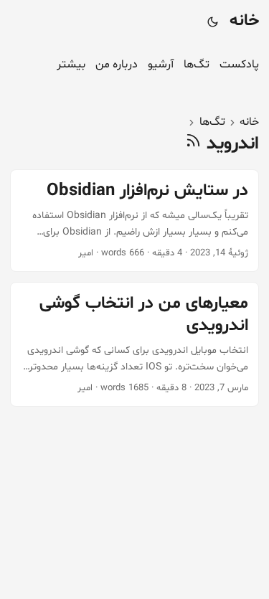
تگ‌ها (212, 122)
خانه (244, 21)
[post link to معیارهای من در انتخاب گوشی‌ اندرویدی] (134, 344)
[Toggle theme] (212, 21)
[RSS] (193, 143)
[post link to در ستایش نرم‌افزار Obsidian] (134, 220)
